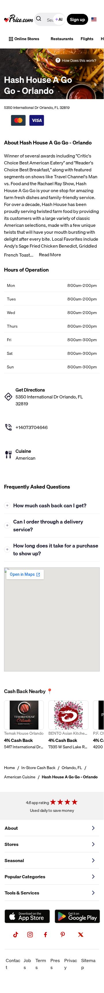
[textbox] (94, 19)
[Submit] (38, 19)
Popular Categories (25, 876)
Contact (13, 964)
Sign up (77, 19)
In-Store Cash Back (38, 767)
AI (60, 19)
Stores (11, 844)
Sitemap (88, 964)
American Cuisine (19, 776)
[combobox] (50, 19)
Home (9, 767)
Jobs (27, 964)
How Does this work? (79, 60)
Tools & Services (22, 893)
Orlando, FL (72, 767)
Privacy (70, 964)
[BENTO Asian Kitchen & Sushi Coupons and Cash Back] (68, 725)
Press (55, 964)
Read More (50, 254)
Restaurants (62, 39)
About (11, 828)
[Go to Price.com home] (18, 19)
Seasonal (14, 860)
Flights (87, 39)
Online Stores (26, 39)
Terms (40, 964)
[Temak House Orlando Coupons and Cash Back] (24, 725)
